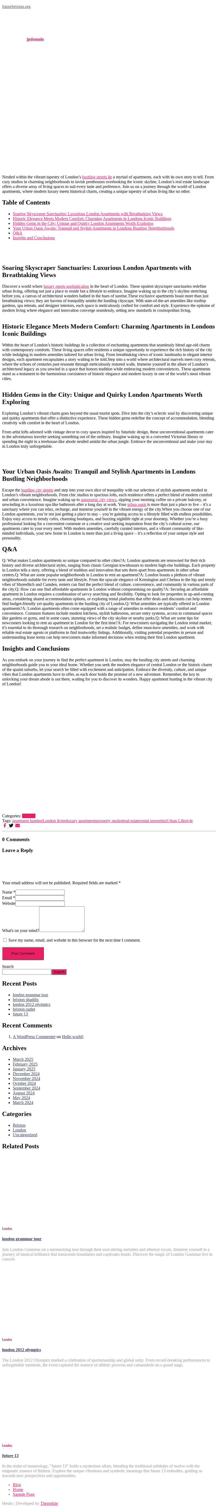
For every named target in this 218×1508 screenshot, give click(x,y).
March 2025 (23, 1059)
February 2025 (25, 1064)
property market (110, 820)
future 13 (20, 1014)
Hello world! (72, 1036)
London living (54, 820)
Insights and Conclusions (34, 237)
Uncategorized (25, 1135)
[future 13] (50, 1434)
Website (8, 903)
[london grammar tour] (50, 1217)
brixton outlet (24, 1009)
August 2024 (24, 1093)
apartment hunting (27, 820)
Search (8, 966)
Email (8, 897)
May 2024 (21, 1097)
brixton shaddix (26, 999)
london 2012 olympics (31, 1004)
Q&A (17, 233)
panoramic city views (98, 499)
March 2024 (23, 1102)
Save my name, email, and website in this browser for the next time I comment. (75, 940)
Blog (17, 1484)
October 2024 (24, 1083)
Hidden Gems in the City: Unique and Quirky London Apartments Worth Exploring (83, 223)
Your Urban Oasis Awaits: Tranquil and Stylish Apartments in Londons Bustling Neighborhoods (93, 228)
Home (18, 1489)
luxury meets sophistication (66, 286)
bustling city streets (37, 490)
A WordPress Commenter (34, 1036)
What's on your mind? (20, 930)
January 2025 (24, 1069)
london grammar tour (30, 995)
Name (8, 892)
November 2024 (26, 1078)
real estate (131, 820)
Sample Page (24, 1494)
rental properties (153, 820)
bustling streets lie (97, 177)
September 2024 (26, 1088)
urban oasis (136, 504)
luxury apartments (81, 820)
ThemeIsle (49, 1503)
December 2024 (26, 1073)
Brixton (19, 1125)
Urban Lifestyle (179, 820)
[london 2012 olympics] (50, 1328)
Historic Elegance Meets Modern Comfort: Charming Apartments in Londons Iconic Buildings (92, 218)
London (28, 816)
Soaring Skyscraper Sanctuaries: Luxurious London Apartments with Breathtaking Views (87, 213)
